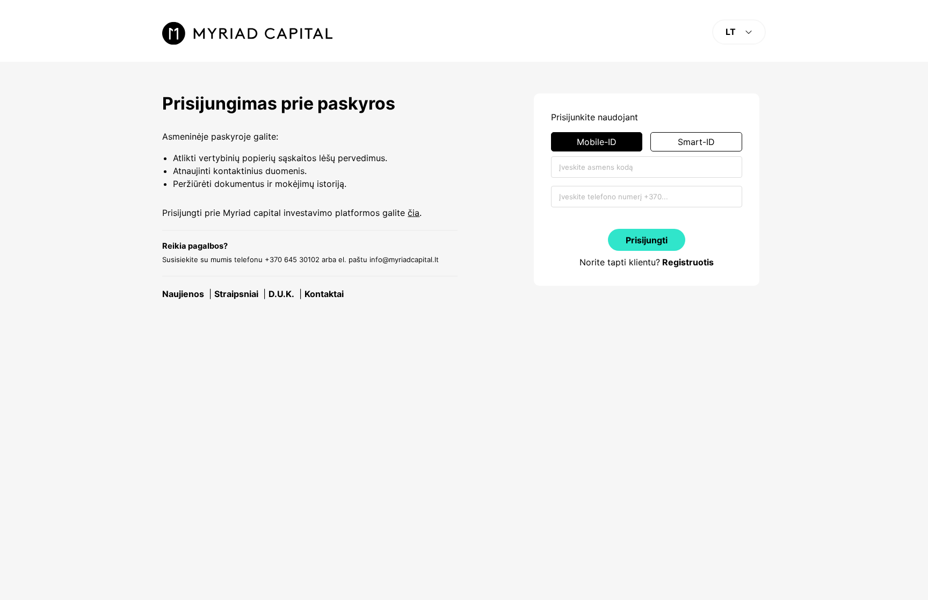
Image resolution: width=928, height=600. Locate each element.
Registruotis (688, 262)
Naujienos (183, 293)
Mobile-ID (597, 141)
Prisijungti (647, 240)
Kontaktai (324, 293)
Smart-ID (696, 141)
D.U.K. (281, 293)
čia (413, 212)
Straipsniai (236, 293)
